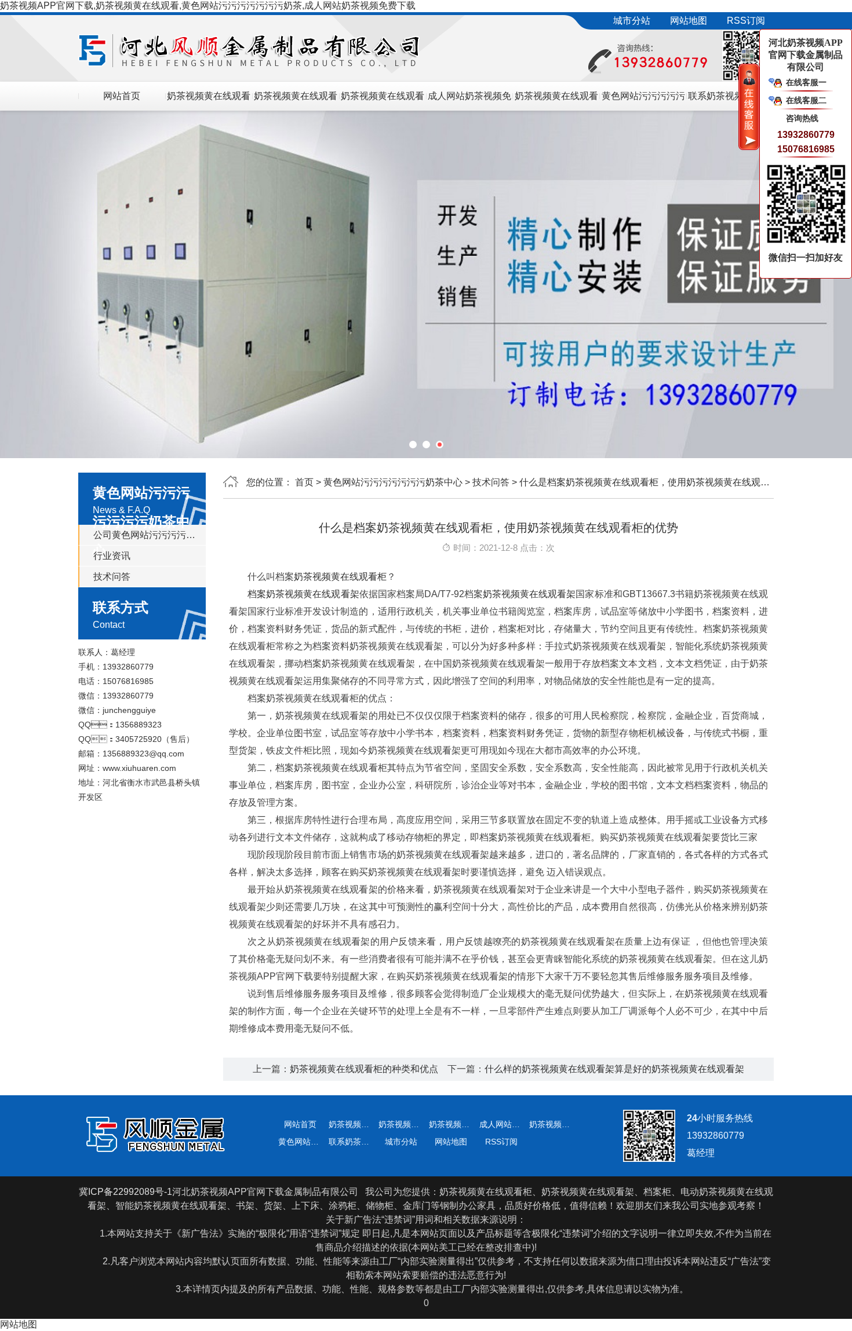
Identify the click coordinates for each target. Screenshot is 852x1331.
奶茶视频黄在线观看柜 (340, 577)
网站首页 (121, 96)
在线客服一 (806, 82)
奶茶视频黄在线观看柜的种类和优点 (364, 1069)
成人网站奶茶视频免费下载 (469, 101)
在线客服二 (806, 100)
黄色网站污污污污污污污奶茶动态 (643, 101)
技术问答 (111, 577)
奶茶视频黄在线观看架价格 (295, 101)
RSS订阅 (746, 20)
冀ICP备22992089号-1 (125, 1192)
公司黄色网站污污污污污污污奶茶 (145, 535)
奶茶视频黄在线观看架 (529, 594)
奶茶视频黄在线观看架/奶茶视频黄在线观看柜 (209, 101)
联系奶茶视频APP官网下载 (730, 101)
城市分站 (631, 20)
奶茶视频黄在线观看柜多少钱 (382, 101)
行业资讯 (111, 556)
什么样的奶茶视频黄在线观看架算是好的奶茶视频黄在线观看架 (614, 1069)
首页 (304, 482)
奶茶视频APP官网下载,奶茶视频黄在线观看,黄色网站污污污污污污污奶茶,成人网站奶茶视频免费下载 (208, 5)
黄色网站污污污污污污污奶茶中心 (393, 482)
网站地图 (688, 20)
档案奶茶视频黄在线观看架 (303, 594)
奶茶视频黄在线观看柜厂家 (556, 101)
